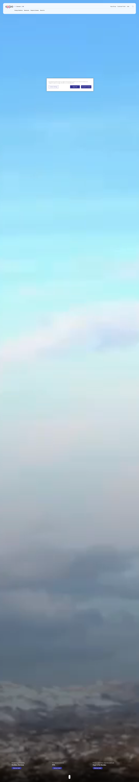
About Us (42, 10)
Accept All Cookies (86, 86)
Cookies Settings (53, 86)
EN (23, 6)
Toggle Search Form (133, 6)
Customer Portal (121, 6)
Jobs (128, 6)
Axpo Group (113, 6)
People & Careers (35, 10)
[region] (70, 84)
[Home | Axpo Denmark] (10, 6)
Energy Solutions (19, 10)
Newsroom (26, 10)
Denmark (18, 6)
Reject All (75, 86)
